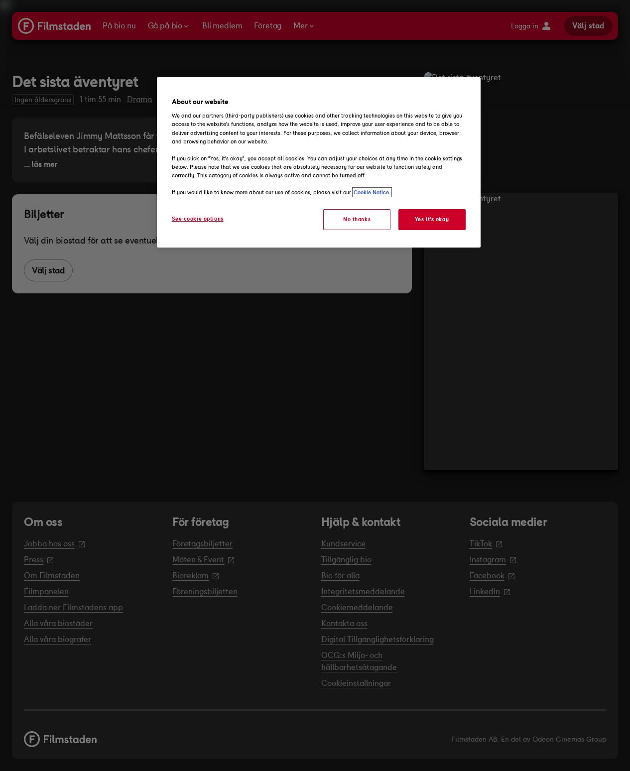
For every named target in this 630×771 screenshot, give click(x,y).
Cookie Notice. (372, 192)
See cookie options (198, 218)
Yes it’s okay (432, 219)
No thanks (357, 219)
